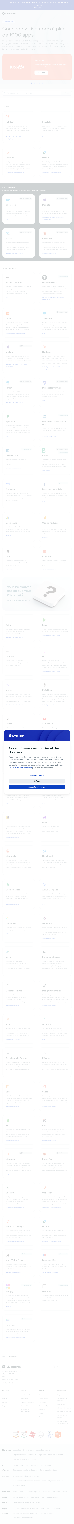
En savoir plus (36, 775)
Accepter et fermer (37, 787)
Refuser (37, 781)
